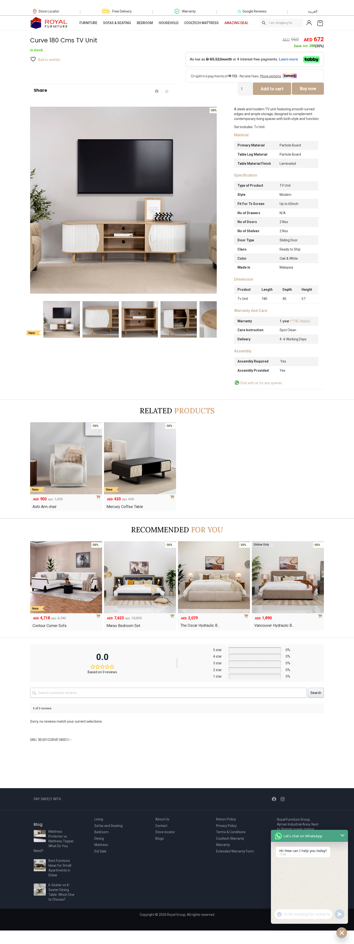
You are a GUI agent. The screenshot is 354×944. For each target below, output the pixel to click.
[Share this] (157, 91)
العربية (312, 11)
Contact (161, 826)
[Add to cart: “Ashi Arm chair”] (99, 495)
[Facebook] (274, 799)
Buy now (308, 88)
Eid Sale (100, 851)
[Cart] (320, 23)
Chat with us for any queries (261, 383)
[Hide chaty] (341, 932)
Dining (99, 838)
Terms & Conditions (231, 832)
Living (98, 819)
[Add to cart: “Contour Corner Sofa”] (99, 614)
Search (315, 693)
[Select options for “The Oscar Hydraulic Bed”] (247, 614)
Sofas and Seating (108, 826)
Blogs (159, 838)
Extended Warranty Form (235, 851)
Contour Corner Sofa (49, 625)
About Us (162, 819)
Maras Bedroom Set (123, 625)
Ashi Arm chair (45, 506)
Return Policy (226, 819)
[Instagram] (283, 799)
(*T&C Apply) (295, 321)
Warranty (223, 845)
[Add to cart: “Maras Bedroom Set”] (173, 614)
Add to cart (272, 88)
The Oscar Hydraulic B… (200, 625)
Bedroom (101, 832)
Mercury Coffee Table (124, 506)
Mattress (101, 845)
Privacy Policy (226, 826)
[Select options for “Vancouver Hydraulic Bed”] (321, 614)
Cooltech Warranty (230, 838)
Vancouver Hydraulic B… (274, 625)
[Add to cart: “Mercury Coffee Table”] (173, 495)
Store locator (165, 832)
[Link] (49, 23)
